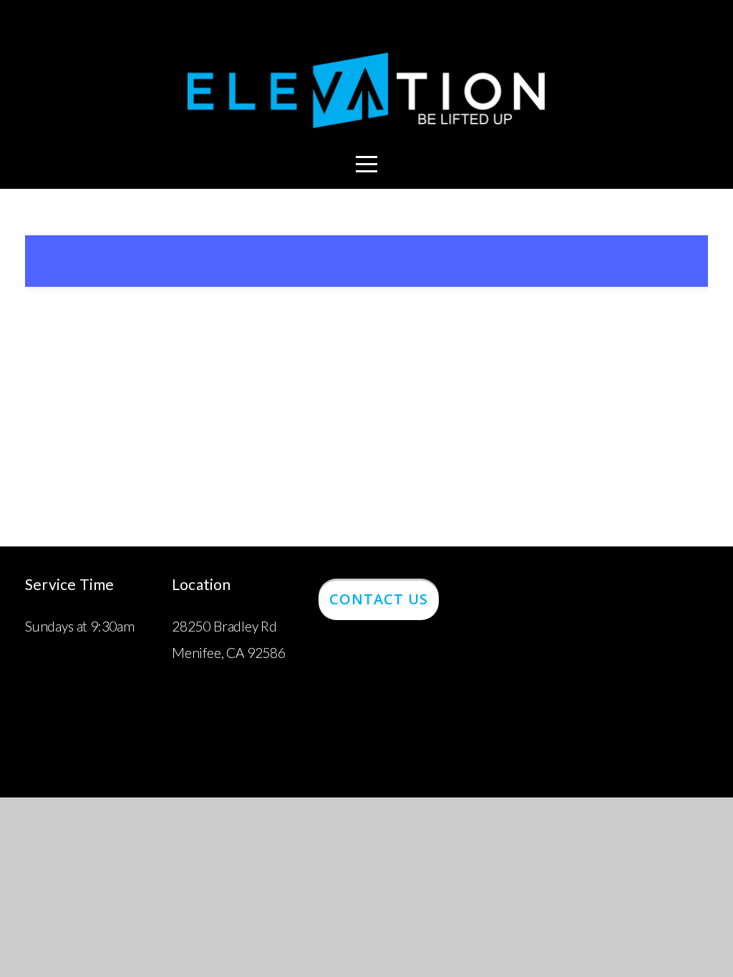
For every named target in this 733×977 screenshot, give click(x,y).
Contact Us (378, 599)
